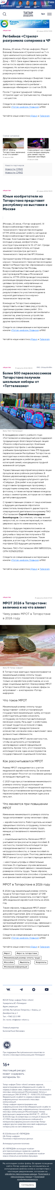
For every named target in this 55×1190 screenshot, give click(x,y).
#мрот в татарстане (27, 953)
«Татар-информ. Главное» (25, 107)
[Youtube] (46, 989)
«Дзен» (33, 116)
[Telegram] (21, 989)
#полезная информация (15, 967)
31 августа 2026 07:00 (43, 598)
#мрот (7, 953)
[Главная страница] (28, 14)
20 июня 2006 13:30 (44, 31)
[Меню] (49, 14)
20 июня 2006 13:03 (44, 191)
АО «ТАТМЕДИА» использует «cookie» (18, 1149)
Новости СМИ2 (14, 169)
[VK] (8, 989)
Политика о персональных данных (18, 1139)
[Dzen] (34, 990)
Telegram (45, 116)
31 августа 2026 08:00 (24, 368)
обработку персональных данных (21, 1174)
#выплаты (24, 962)
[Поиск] (4, 14)
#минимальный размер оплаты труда (22, 958)
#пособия (8, 962)
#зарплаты (41, 962)
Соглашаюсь (27, 1185)
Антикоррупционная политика (16, 1144)
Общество (7, 30)
